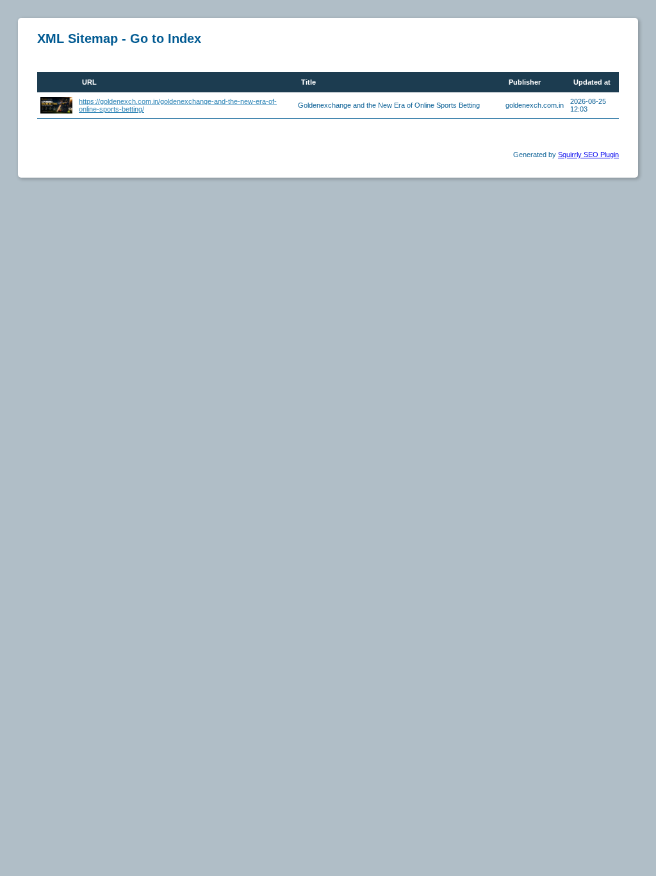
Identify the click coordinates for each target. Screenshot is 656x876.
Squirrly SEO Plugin (588, 154)
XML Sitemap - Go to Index (119, 38)
